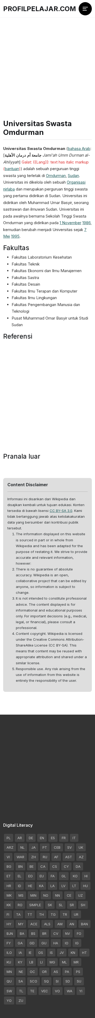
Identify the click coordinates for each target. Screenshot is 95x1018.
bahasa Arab (79, 148)
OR (44, 972)
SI (57, 981)
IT (74, 838)
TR (65, 914)
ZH (33, 857)
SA (20, 981)
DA (78, 866)
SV (69, 847)
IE (30, 952)
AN (71, 924)
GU (43, 943)
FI (8, 914)
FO (79, 933)
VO (57, 991)
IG (77, 943)
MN (9, 972)
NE (21, 972)
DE (31, 838)
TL (21, 991)
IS (51, 952)
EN (42, 838)
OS (40, 952)
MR (76, 962)
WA (69, 991)
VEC (44, 991)
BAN (84, 924)
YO (9, 1000)
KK (9, 905)
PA (67, 972)
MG (52, 962)
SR (72, 905)
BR (44, 933)
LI (41, 962)
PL (9, 838)
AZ (81, 857)
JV (62, 952)
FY (9, 943)
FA (53, 876)
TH (41, 914)
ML (64, 962)
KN (73, 952)
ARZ (10, 847)
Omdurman (56, 175)
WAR (20, 857)
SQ (46, 981)
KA (41, 886)
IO (66, 943)
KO (75, 876)
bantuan (12, 168)
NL (22, 847)
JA (33, 847)
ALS (47, 924)
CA (42, 866)
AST (68, 857)
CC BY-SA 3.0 (61, 510)
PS (78, 972)
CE (69, 895)
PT (44, 847)
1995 (15, 236)
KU (9, 962)
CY (66, 866)
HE (30, 886)
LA (52, 886)
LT (74, 886)
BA (22, 933)
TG (53, 914)
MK (9, 895)
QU (9, 981)
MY (20, 924)
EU (42, 876)
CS (54, 866)
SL (61, 905)
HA (55, 943)
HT (84, 952)
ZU (20, 1000)
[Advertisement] (47, 58)
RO (20, 905)
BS (33, 933)
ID (19, 886)
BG (9, 866)
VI (8, 857)
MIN (33, 895)
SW (9, 991)
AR (19, 838)
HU (85, 886)
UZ (80, 895)
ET (9, 876)
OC (32, 972)
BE (32, 866)
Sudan (73, 175)
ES (53, 838)
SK (50, 905)
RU (45, 857)
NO (45, 895)
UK (81, 847)
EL (19, 876)
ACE (33, 924)
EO (30, 876)
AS (56, 972)
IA (20, 952)
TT (29, 914)
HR (9, 886)
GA (20, 943)
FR (64, 838)
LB (31, 962)
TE (32, 991)
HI (86, 876)
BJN (10, 933)
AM (60, 924)
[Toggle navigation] (85, 8)
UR (76, 914)
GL (63, 876)
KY (20, 962)
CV (55, 933)
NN (57, 895)
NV (67, 933)
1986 (86, 222)
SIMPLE (35, 905)
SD (67, 981)
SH (83, 905)
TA (18, 914)
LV (63, 886)
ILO (9, 952)
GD (32, 943)
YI (80, 991)
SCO (33, 981)
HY (9, 924)
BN (20, 866)
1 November (70, 222)
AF (56, 857)
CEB (57, 847)
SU (79, 981)
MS (20, 895)
